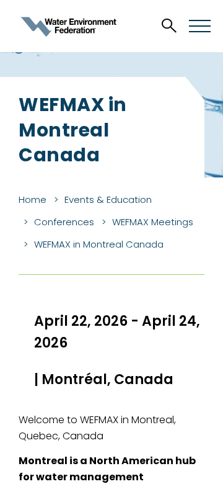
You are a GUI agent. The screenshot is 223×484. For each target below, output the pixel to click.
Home (32, 199)
